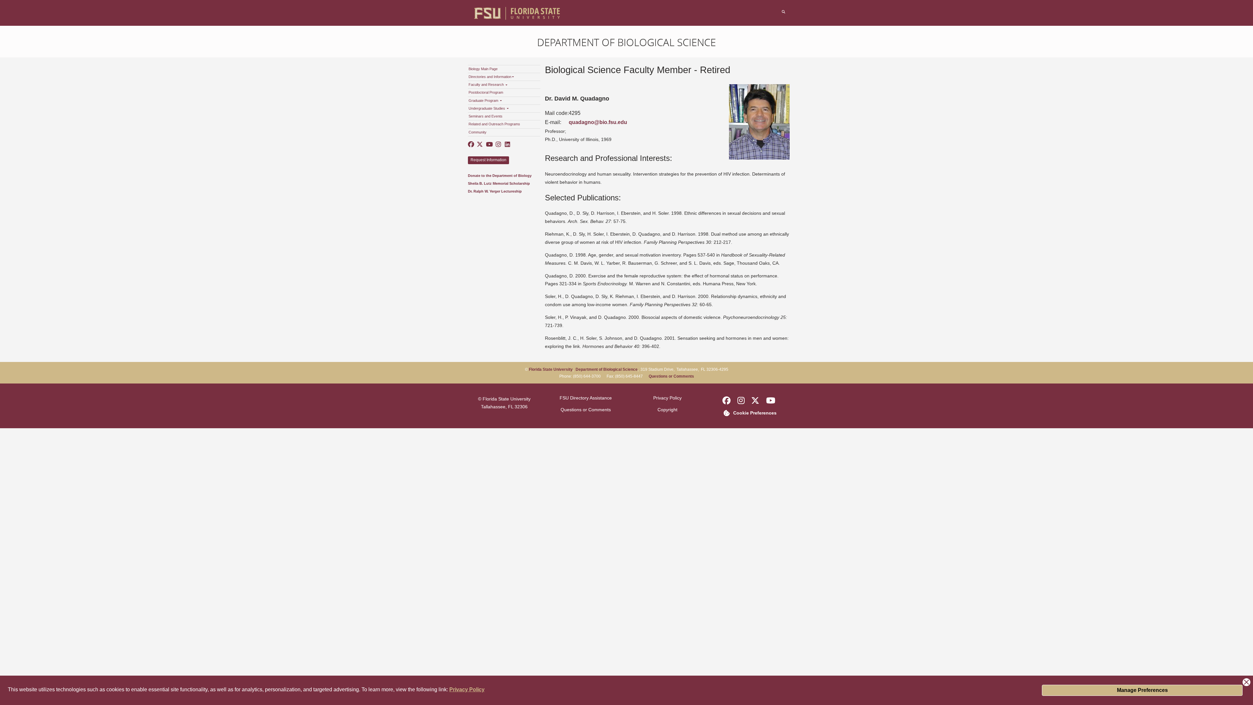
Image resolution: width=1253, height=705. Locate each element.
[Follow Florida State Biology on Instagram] (498, 144)
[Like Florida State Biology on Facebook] (471, 144)
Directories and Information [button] (490, 77)
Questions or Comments (671, 376)
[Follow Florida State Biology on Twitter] (480, 144)
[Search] (784, 12)
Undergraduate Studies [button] (487, 108)
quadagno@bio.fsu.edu (598, 122)
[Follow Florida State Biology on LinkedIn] (507, 144)
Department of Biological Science (626, 42)
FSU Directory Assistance (586, 397)
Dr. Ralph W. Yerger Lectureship (495, 191)
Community (478, 132)
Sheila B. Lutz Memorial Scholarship (499, 183)
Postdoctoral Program (486, 92)
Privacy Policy (467, 689)
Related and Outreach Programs (494, 124)
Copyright (667, 409)
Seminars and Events (486, 116)
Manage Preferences (1142, 690)
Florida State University (551, 369)
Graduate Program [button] (484, 100)
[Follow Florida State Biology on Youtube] (489, 144)
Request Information (488, 160)
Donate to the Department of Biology (500, 176)
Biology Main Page (483, 69)
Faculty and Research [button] (487, 84)
